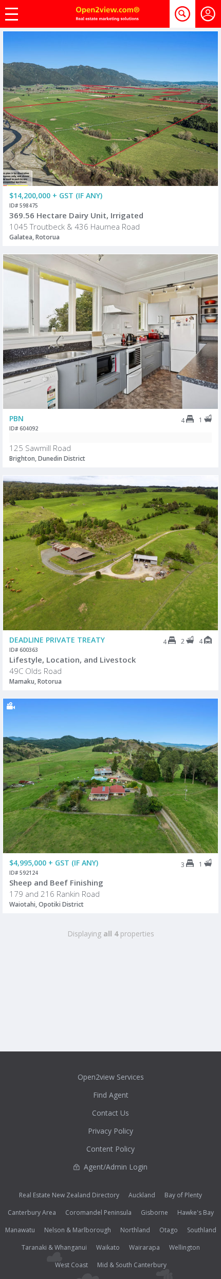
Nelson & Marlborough (77, 1230)
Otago (168, 1230)
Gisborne (154, 1212)
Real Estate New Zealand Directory (69, 1195)
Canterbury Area (32, 1212)
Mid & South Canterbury (132, 1265)
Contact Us (110, 1113)
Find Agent (110, 1095)
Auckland (141, 1195)
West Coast (71, 1265)
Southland (201, 1230)
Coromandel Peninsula (98, 1212)
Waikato (108, 1247)
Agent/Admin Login (116, 1167)
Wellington (184, 1247)
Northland (135, 1230)
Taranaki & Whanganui (54, 1247)
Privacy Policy (110, 1131)
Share (203, 72)
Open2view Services (111, 1077)
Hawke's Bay (195, 1212)
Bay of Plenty (183, 1195)
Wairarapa (144, 1247)
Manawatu (20, 1230)
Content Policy (110, 1149)
